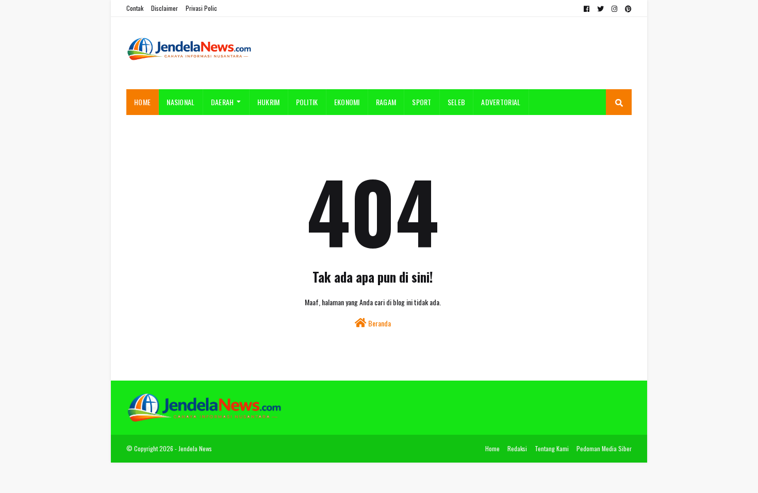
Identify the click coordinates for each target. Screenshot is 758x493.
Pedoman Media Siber (604, 448)
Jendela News (195, 448)
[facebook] (586, 9)
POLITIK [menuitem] (307, 101)
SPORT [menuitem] (422, 101)
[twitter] (600, 9)
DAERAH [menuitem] (222, 101)
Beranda (379, 323)
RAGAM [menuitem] (386, 101)
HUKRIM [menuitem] (268, 101)
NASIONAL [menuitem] (180, 101)
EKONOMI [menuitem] (347, 101)
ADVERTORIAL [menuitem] (500, 101)
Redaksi (517, 448)
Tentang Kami (552, 448)
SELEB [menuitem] (457, 101)
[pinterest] (627, 9)
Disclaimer (164, 8)
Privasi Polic (201, 8)
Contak (134, 8)
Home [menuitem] (142, 101)
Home (492, 448)
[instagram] (614, 9)
